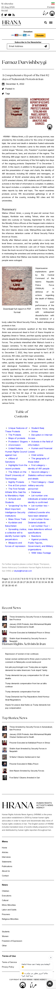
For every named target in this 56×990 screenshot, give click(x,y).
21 (6, 582)
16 (44, 579)
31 (37, 582)
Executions (6, 896)
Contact (5, 876)
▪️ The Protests (13, 435)
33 (42, 582)
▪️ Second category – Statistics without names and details (40, 475)
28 (27, 582)
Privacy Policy (8, 967)
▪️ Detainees (34, 492)
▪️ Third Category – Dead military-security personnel (41, 485)
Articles (5, 852)
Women (5, 936)
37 (3, 585)
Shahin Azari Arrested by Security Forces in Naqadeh (28, 639)
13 (35, 579)
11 (30, 579)
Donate (40, 35)
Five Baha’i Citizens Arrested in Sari (25, 777)
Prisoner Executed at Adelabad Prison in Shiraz (30, 632)
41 (16, 585)
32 (39, 582)
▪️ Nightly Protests (14, 482)
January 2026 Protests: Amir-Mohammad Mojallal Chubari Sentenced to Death (30, 625)
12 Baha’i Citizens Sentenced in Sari (25, 757)
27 (24, 582)
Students (6, 931)
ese (9, 431)
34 (45, 582)
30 (34, 582)
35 (49, 582)
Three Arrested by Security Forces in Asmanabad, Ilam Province (31, 618)
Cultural (5, 900)
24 (15, 582)
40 (12, 585)
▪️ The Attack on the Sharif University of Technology (15, 475)
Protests (15, 431)
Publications (7, 866)
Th (6, 431)
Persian (51, 7)
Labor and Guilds (9, 910)
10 (27, 579)
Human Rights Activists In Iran (24, 644)
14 (38, 579)
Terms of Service (9, 962)
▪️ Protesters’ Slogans (16, 441)
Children (5, 891)
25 (18, 582)
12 (32, 579)
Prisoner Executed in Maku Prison (24, 764)
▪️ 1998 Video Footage (39, 553)
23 (12, 582)
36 (52, 582)
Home (4, 848)
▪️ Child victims (35, 455)
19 (52, 579)
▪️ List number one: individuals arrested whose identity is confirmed (41, 499)
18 (49, 579)
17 (46, 579)
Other (4, 945)
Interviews (6, 857)
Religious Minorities (10, 919)
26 (21, 582)
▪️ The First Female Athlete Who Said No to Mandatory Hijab (15, 492)
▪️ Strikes (33, 431)
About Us (6, 871)
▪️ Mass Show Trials (15, 519)
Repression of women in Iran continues (22, 654)
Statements (6, 862)
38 (6, 585)
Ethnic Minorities (9, 905)
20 (3, 582)
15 (41, 579)
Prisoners (6, 914)
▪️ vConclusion (13, 445)
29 (30, 582)
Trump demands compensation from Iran (22, 691)
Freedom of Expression (12, 941)
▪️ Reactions (34, 536)
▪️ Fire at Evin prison (15, 485)
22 (9, 582)
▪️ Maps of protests (15, 438)
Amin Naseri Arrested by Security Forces (27, 771)
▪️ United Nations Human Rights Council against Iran (16, 451)
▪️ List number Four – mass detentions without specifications (40, 529)
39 (9, 585)
